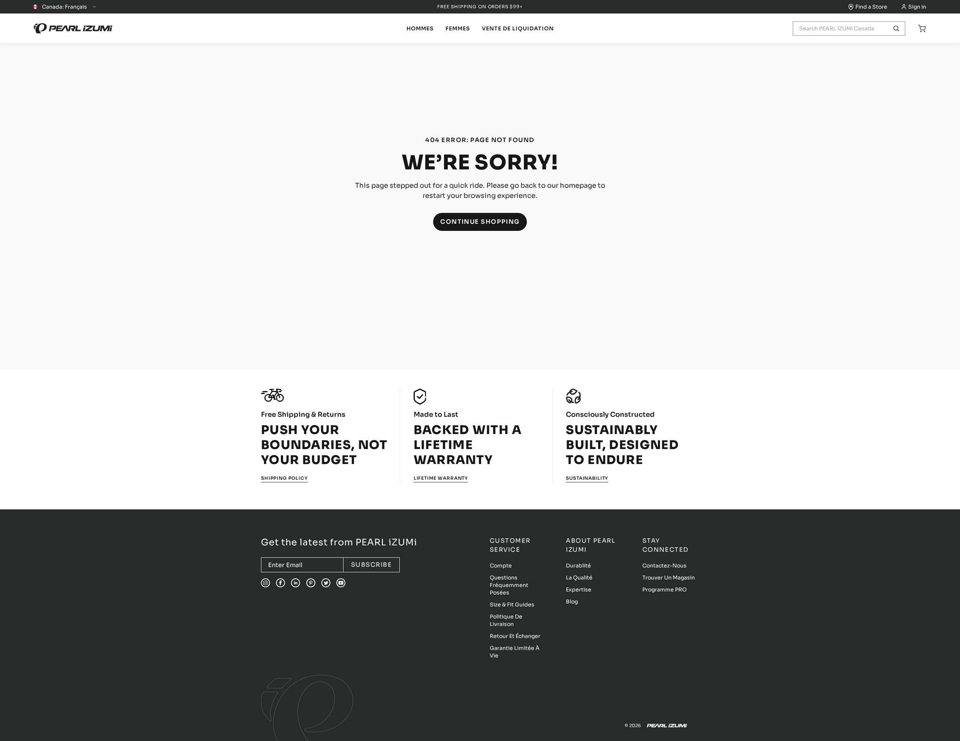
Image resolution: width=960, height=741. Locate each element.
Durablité (578, 565)
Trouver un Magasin (668, 577)
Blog (572, 601)
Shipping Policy (284, 478)
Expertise (578, 589)
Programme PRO (664, 589)
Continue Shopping (480, 222)
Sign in (917, 6)
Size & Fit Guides (512, 604)
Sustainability (587, 478)
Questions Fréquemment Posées (509, 585)
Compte (501, 565)
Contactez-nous (664, 565)
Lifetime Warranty (441, 478)
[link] (420, 28)
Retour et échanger (515, 636)
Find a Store (871, 6)
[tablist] (420, 28)
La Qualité (579, 577)
